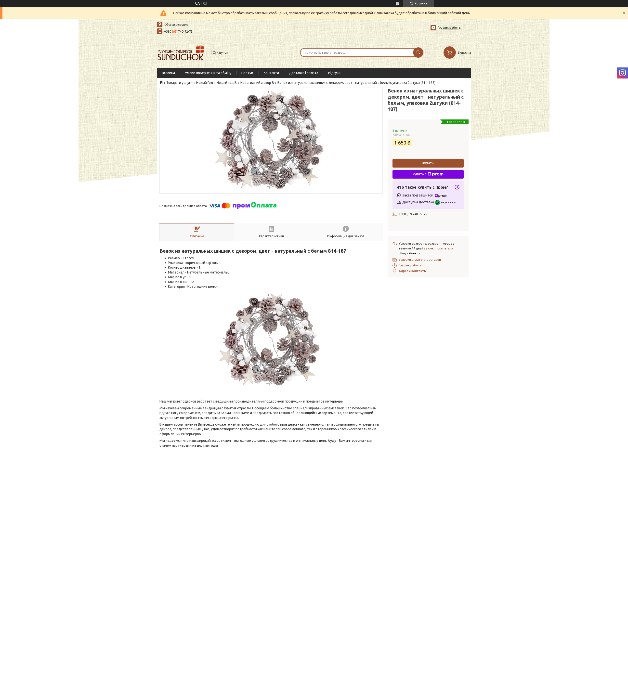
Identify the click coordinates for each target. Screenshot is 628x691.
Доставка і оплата (303, 73)
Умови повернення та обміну (208, 73)
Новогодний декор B (257, 83)
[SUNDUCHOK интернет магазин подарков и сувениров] (182, 52)
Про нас (247, 73)
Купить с (419, 174)
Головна (168, 73)
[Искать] (418, 52)
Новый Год (204, 83)
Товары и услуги (179, 83)
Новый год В (227, 83)
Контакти (271, 73)
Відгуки (334, 73)
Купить (428, 163)
